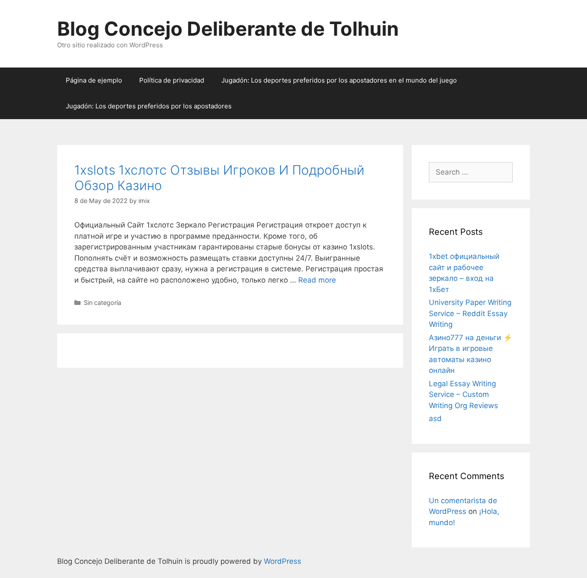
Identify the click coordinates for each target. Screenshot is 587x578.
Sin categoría (102, 302)
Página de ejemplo (94, 80)
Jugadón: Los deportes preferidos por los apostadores (149, 106)
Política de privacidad (171, 80)
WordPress (282, 561)
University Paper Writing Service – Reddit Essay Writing (470, 313)
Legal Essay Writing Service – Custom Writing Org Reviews (463, 394)
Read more (317, 280)
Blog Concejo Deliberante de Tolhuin (228, 28)
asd (435, 418)
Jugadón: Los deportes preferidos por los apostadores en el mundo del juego (339, 80)
